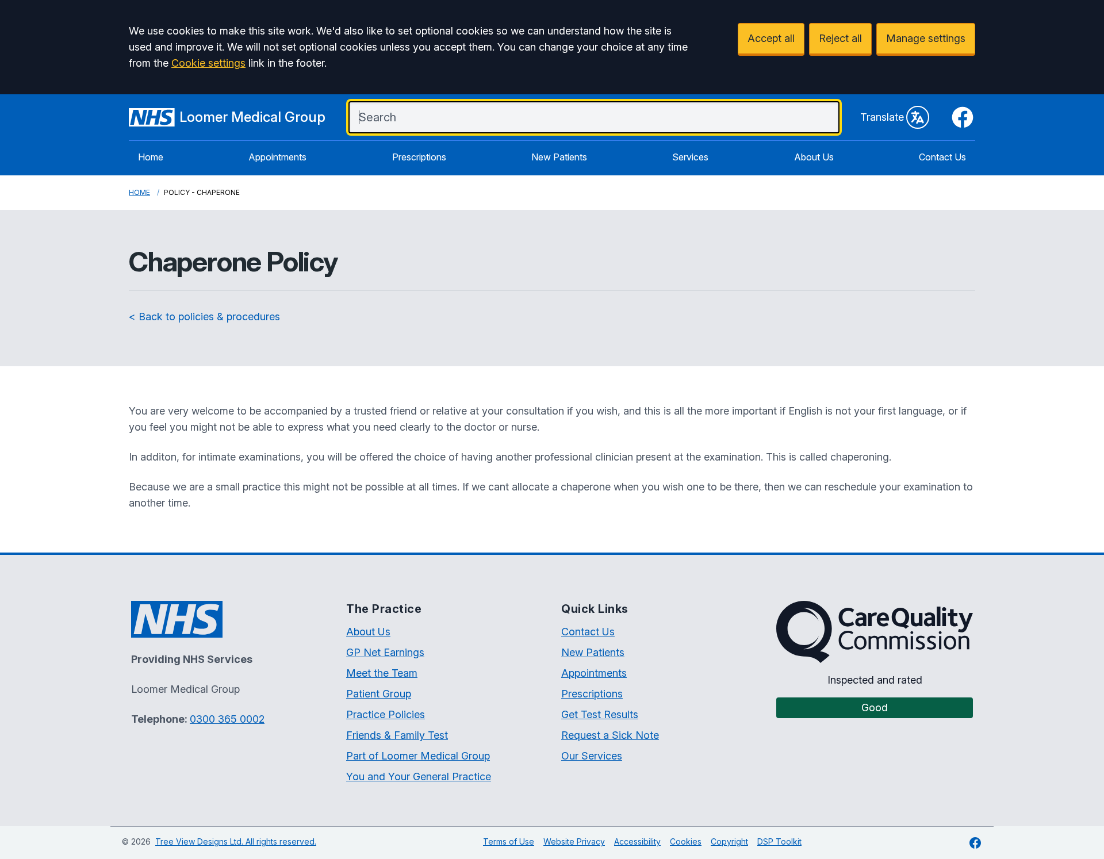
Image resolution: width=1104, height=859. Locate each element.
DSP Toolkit (779, 841)
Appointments (277, 157)
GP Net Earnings (385, 652)
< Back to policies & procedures (204, 316)
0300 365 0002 (227, 719)
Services (690, 157)
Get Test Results (599, 714)
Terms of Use (508, 841)
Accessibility (637, 841)
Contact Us (942, 157)
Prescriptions (419, 157)
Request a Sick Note (610, 735)
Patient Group (378, 694)
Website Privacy (574, 841)
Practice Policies (385, 714)
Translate (882, 117)
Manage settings (925, 38)
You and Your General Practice (418, 776)
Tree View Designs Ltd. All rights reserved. (235, 841)
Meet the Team (381, 673)
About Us (814, 157)
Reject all (840, 38)
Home (150, 157)
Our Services (591, 756)
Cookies (686, 841)
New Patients (559, 157)
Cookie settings (208, 63)
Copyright (729, 841)
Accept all (771, 38)
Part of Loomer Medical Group (418, 756)
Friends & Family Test (397, 735)
